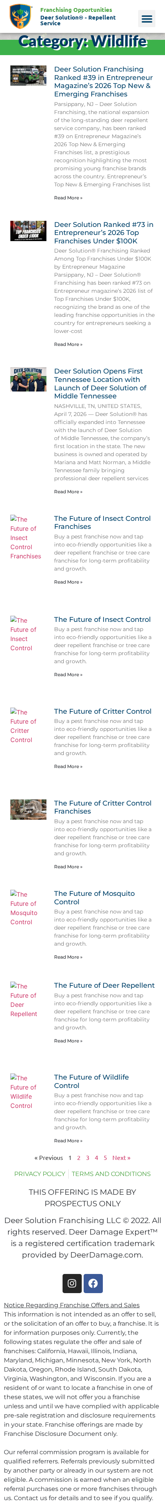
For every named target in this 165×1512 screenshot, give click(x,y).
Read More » (68, 198)
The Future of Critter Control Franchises (103, 807)
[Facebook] (93, 1283)
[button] (146, 18)
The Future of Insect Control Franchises (102, 522)
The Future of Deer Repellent (104, 985)
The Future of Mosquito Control (94, 897)
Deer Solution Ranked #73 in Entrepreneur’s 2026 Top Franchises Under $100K (103, 232)
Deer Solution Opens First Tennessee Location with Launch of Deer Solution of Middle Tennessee (100, 383)
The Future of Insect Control (102, 619)
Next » (121, 1157)
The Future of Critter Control (103, 711)
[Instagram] (72, 1283)
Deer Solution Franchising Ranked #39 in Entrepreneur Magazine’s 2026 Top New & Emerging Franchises (103, 81)
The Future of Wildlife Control (91, 1081)
